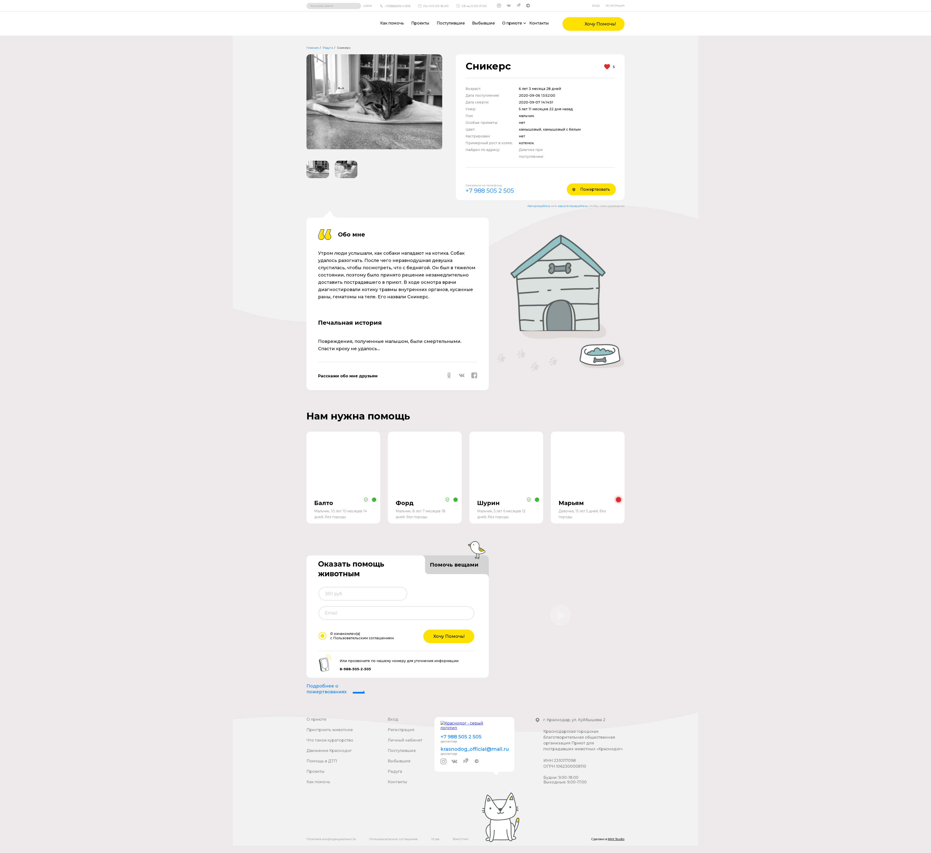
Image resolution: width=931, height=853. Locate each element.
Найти (367, 6)
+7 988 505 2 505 (490, 190)
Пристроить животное (329, 729)
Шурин (488, 502)
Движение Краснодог (329, 750)
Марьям (571, 502)
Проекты (420, 23)
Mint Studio (616, 839)
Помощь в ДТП (321, 761)
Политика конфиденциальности (331, 839)
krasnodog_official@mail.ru (474, 749)
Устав (435, 839)
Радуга (328, 47)
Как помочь (392, 23)
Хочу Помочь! (449, 636)
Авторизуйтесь (538, 206)
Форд (405, 502)
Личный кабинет (405, 740)
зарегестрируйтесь (573, 206)
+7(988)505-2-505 (397, 6)
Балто (323, 502)
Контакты (539, 23)
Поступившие (451, 23)
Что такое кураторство (329, 740)
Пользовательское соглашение (393, 839)
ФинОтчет (461, 839)
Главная (312, 47)
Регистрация (615, 5)
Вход (596, 5)
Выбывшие (483, 23)
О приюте (316, 719)
